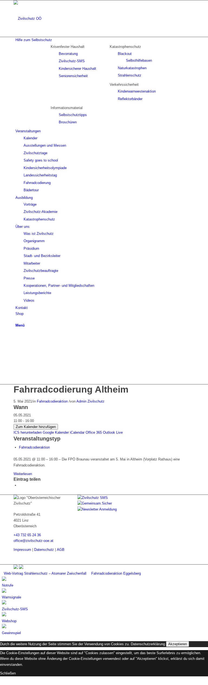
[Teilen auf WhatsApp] (20, 485)
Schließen (8, 673)
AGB (60, 550)
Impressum (22, 550)
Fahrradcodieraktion (52, 401)
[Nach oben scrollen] (1, 682)
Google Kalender (56, 432)
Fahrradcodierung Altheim (71, 389)
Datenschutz (44, 550)
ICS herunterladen (28, 432)
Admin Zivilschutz (90, 401)
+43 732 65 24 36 (27, 535)
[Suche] (16, 319)
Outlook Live (113, 432)
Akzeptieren (177, 644)
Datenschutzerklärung (148, 644)
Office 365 (94, 432)
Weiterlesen (23, 474)
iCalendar (77, 432)
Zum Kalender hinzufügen (36, 427)
